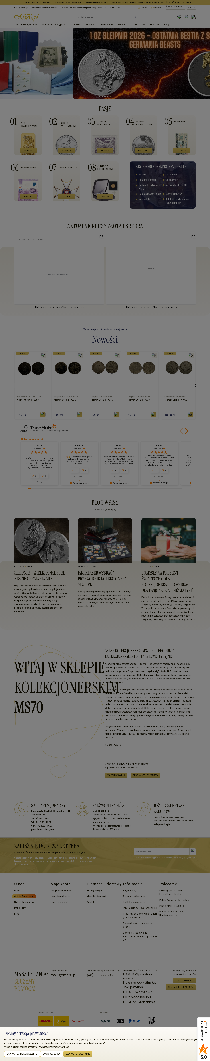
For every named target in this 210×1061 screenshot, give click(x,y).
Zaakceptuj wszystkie (78, 1054)
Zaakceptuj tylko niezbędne (22, 1054)
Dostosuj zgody (52, 1054)
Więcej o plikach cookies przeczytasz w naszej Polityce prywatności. (37, 1047)
